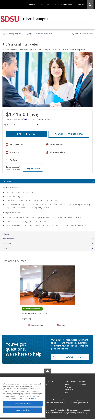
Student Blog (81, 384)
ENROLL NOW (26, 134)
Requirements (8, 238)
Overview (6, 181)
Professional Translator (35, 313)
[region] (23, 397)
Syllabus (5, 234)
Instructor (6, 243)
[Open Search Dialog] (90, 4)
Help (66, 392)
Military (67, 384)
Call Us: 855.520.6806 (82, 34)
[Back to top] (47, 380)
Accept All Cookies (23, 404)
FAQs (4, 248)
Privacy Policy (82, 413)
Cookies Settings (23, 410)
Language (28, 34)
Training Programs (14, 34)
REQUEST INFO (33, 168)
